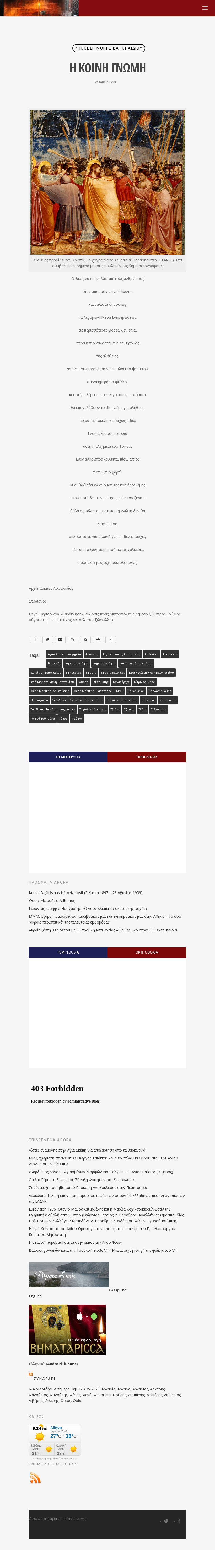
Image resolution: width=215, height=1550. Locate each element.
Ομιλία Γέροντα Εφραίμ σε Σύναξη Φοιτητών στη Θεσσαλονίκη (83, 1179)
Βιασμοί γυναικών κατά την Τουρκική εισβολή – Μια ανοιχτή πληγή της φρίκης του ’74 (103, 1250)
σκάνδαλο (59, 700)
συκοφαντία (168, 700)
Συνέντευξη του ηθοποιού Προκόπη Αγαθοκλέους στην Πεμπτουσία (88, 1187)
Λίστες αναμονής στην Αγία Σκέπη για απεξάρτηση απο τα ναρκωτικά (87, 1150)
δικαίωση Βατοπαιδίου (136, 663)
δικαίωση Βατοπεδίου (46, 672)
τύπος (63, 718)
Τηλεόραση (158, 709)
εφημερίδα (73, 672)
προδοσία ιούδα (159, 691)
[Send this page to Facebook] (35, 639)
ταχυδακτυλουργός (92, 709)
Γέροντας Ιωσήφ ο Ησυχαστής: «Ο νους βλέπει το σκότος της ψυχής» (88, 908)
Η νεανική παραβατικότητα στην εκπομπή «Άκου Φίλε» (75, 1242)
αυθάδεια (151, 654)
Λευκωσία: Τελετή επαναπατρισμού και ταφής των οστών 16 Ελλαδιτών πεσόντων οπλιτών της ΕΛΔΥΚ (107, 1198)
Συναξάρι (44, 1379)
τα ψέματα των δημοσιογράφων (53, 709)
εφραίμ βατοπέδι (113, 672)
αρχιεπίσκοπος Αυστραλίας (121, 654)
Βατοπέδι (54, 663)
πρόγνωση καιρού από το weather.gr (55, 1458)
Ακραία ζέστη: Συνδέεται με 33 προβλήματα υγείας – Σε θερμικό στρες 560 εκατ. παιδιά (103, 929)
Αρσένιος (91, 654)
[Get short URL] (73, 639)
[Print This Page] (98, 639)
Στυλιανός (148, 700)
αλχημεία (74, 654)
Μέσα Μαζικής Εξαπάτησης (93, 691)
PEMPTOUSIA (68, 952)
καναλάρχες (121, 682)
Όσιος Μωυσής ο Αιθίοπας (52, 900)
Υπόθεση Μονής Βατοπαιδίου (109, 48)
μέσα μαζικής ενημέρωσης (50, 691)
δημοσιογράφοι (104, 663)
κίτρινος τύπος (144, 682)
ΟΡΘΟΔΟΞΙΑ (147, 756)
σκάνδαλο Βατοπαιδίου (86, 700)
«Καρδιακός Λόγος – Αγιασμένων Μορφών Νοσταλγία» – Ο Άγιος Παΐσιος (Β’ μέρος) (101, 1171)
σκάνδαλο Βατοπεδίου (122, 700)
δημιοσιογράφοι (77, 663)
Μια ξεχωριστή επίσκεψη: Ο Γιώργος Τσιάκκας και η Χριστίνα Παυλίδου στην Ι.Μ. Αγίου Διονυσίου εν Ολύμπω (103, 1161)
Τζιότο (115, 709)
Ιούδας (83, 682)
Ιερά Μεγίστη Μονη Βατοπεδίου (52, 682)
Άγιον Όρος (56, 654)
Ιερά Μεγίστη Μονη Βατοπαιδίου (151, 672)
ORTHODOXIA (147, 952)
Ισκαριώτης (101, 682)
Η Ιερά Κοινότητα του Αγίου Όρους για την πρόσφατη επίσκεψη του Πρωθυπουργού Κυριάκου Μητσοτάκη (102, 1231)
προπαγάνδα (39, 700)
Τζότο (143, 709)
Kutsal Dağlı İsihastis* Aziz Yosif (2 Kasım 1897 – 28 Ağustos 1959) (85, 892)
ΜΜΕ (119, 691)
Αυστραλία (170, 654)
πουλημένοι (135, 691)
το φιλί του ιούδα (43, 718)
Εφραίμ (91, 672)
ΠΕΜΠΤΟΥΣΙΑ (68, 756)
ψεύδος (77, 718)
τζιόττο (129, 709)
